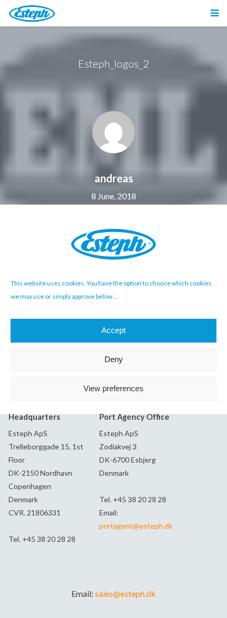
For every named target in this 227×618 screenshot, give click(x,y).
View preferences (113, 388)
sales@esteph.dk (125, 593)
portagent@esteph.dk (136, 525)
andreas (113, 178)
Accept (113, 330)
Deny (114, 359)
